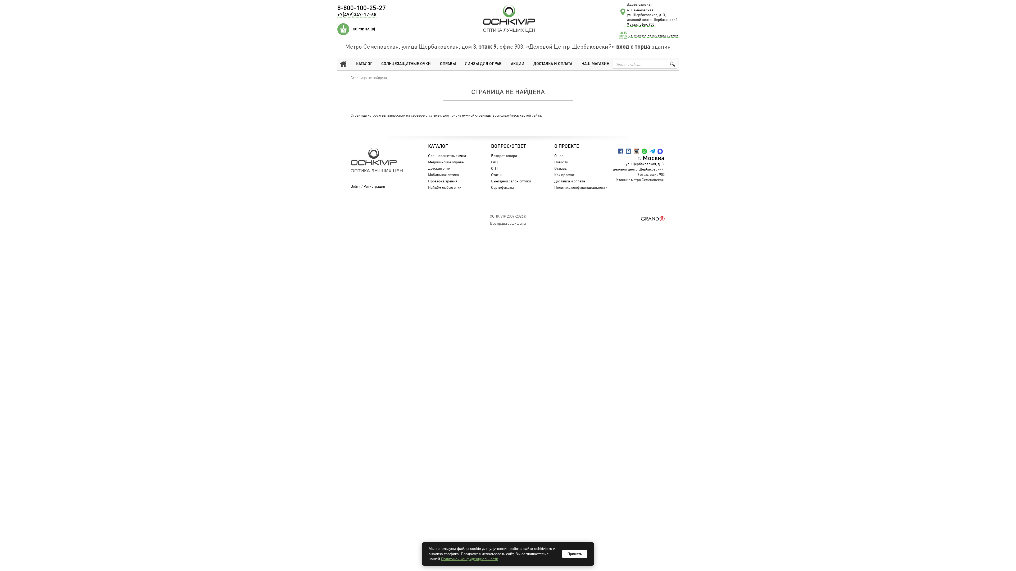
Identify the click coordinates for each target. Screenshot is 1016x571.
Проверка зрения (442, 181)
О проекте (566, 146)
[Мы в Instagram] (636, 151)
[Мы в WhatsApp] (644, 151)
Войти (356, 186)
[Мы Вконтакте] (628, 151)
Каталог (364, 64)
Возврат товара (504, 155)
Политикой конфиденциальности (469, 559)
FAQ (494, 162)
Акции (517, 64)
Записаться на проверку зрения (653, 35)
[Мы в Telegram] (652, 151)
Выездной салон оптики (511, 181)
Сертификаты (502, 187)
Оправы (448, 64)
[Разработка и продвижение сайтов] (653, 218)
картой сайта (530, 115)
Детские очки (439, 168)
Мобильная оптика (443, 174)
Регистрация (374, 186)
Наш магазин (595, 64)
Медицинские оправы (446, 162)
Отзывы (561, 168)
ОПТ (494, 168)
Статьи (496, 174)
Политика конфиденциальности (580, 187)
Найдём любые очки (444, 187)
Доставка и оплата (552, 64)
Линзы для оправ (483, 64)
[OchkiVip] (509, 15)
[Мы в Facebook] (620, 151)
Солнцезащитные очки (406, 64)
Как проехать (565, 174)
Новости (561, 162)
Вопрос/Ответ (508, 146)
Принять (575, 554)
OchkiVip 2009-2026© (508, 216)
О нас (558, 155)
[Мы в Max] (660, 151)
